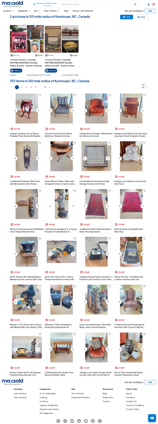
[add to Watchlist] (40, 95)
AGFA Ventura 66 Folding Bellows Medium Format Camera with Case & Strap (27, 278)
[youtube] (86, 421)
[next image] (38, 110)
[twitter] (72, 421)
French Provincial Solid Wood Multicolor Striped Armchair (58, 134)
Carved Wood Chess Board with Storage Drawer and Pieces (94, 182)
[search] (135, 4)
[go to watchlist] (153, 4)
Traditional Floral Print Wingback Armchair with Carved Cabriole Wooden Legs (129, 326)
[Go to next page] (50, 87)
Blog (66, 11)
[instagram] (58, 421)
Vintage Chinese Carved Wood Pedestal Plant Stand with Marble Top (25, 134)
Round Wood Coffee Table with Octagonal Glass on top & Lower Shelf (60, 182)
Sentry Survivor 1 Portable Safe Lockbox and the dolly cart (128, 278)
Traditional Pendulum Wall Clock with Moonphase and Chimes (25, 182)
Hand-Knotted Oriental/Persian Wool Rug (128, 230)
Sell (35, 11)
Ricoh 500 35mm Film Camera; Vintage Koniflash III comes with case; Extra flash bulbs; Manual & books (60, 278)
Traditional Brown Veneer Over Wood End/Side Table (59, 373)
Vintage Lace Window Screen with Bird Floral (130, 182)
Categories (23, 11)
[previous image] (15, 110)
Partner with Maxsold (83, 11)
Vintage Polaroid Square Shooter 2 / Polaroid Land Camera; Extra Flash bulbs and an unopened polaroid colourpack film (96, 278)
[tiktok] (93, 421)
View (143, 84)
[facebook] (65, 421)
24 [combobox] (143, 87)
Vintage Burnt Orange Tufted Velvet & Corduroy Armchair (96, 134)
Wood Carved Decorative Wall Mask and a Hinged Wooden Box (26, 230)
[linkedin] (79, 421)
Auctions (7, 11)
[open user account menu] (148, 4)
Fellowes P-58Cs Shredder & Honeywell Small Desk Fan (58, 325)
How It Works (50, 11)
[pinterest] (100, 421)
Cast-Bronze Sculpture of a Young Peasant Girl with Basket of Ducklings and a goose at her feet (60, 230)
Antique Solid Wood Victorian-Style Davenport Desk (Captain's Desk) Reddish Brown (130, 134)
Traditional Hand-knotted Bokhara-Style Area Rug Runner (95, 230)
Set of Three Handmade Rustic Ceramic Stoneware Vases (128, 373)
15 (45, 87)
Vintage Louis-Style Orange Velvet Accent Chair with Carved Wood (95, 373)
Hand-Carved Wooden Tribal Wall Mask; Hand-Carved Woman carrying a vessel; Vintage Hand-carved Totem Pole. (95, 326)
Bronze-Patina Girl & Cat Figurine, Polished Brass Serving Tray (25, 373)
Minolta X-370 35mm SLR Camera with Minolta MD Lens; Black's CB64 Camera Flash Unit (26, 326)
